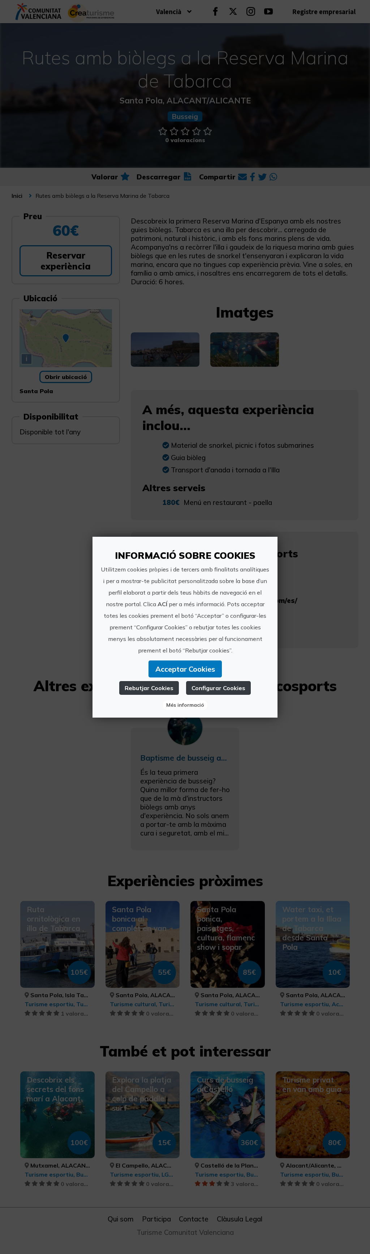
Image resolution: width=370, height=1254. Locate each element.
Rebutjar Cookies (149, 688)
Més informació (185, 705)
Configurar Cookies (218, 688)
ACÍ (162, 604)
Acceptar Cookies (185, 668)
